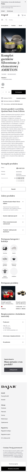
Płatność (3, 411)
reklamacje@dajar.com (12, 330)
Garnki (20, 25)
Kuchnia (13, 25)
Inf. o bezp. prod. (5, 438)
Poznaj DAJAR (5, 396)
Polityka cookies (18, 456)
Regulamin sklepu (6, 431)
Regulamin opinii (5, 434)
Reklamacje (4, 419)
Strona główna (4, 25)
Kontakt (3, 399)
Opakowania (4, 422)
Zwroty (3, 415)
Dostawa (3, 408)
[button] (13, 203)
